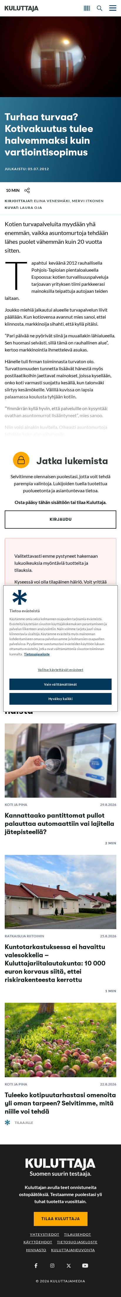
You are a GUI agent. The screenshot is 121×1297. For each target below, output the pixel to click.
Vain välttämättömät (60, 684)
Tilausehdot (77, 1234)
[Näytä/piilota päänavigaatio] (112, 8)
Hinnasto (36, 1250)
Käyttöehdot (37, 1242)
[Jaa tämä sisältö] (27, 190)
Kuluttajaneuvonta (73, 1250)
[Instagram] (52, 1266)
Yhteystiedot (44, 1234)
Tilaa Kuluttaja (60, 1218)
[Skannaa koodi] (87, 8)
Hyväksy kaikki (60, 699)
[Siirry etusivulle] (21, 8)
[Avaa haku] (99, 8)
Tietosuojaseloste (77, 1242)
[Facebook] (36, 1266)
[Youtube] (85, 1266)
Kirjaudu (61, 519)
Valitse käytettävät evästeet (60, 670)
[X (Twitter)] (69, 1266)
